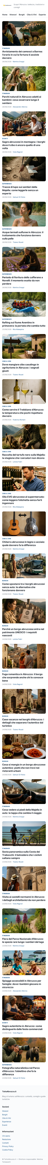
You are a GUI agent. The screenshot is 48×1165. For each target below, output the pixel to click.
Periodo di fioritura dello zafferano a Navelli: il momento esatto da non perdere (22, 280)
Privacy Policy (8, 1146)
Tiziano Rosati (18, 242)
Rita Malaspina (18, 329)
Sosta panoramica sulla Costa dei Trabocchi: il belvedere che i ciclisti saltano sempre (22, 855)
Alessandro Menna (20, 107)
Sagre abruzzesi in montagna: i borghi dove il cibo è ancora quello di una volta (23, 145)
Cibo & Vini (32, 14)
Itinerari (13, 14)
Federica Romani (19, 420)
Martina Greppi (18, 62)
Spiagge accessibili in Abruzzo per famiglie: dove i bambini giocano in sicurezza (21, 984)
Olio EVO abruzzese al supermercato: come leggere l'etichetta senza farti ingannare (23, 500)
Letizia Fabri (17, 462)
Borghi (22, 14)
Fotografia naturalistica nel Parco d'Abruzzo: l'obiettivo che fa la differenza (21, 1071)
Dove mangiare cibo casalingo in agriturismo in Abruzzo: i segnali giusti (20, 367)
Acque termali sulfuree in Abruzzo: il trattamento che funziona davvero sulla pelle (22, 235)
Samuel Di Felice (19, 197)
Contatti (5, 1143)
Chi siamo (6, 1136)
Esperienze (7, 184)
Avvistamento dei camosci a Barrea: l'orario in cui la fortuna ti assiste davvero (22, 54)
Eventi (5, 138)
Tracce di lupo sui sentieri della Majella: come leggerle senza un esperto (20, 190)
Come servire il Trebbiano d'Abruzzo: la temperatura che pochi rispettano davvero (23, 412)
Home (4, 14)
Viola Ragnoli (18, 152)
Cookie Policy (7, 1150)
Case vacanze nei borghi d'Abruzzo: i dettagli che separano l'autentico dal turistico (23, 722)
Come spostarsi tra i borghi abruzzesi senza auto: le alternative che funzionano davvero (23, 587)
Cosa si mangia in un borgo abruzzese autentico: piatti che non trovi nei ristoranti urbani (23, 767)
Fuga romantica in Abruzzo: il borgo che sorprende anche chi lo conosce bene (22, 677)
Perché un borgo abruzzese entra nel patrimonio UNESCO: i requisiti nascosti (23, 632)
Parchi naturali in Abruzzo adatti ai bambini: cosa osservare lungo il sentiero (21, 100)
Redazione (6, 1139)
